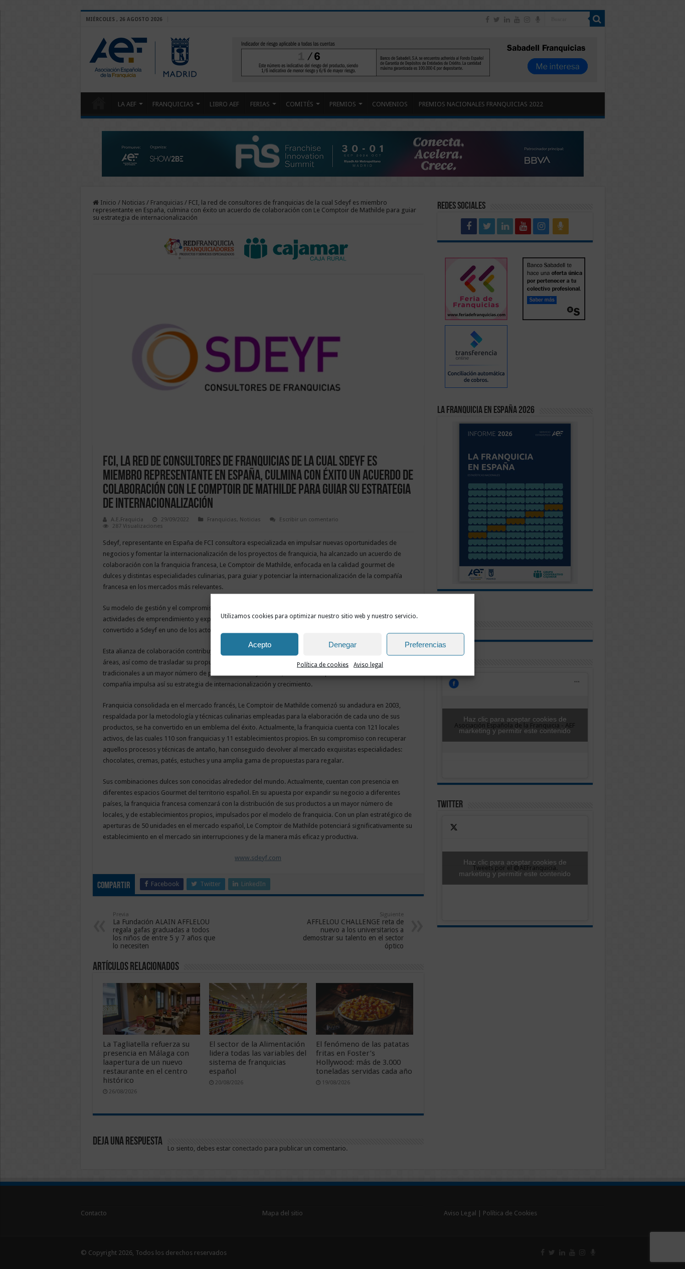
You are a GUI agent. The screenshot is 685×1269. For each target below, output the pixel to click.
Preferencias (425, 644)
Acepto (259, 644)
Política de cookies (323, 664)
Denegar (342, 644)
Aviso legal (368, 664)
